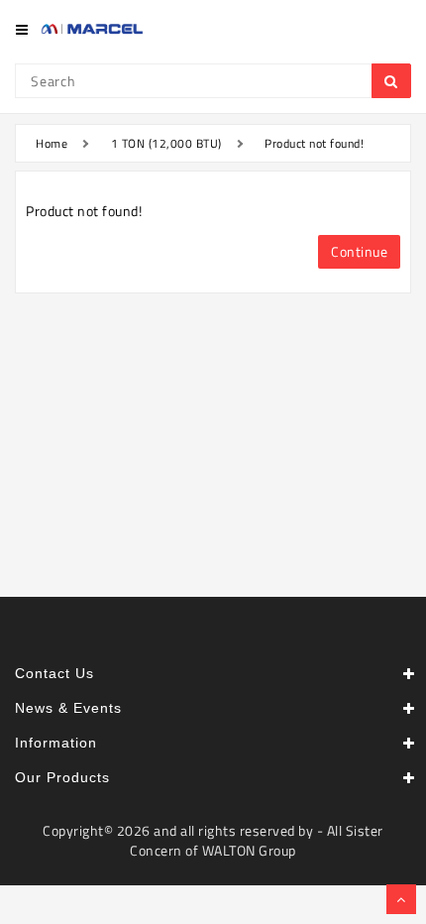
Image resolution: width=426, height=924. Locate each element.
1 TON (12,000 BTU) (166, 143)
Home (51, 143)
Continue (359, 251)
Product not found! (314, 143)
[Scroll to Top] (401, 899)
